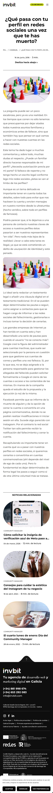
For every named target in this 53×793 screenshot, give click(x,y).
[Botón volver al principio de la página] (26, 659)
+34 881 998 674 (37, 4)
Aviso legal (7, 720)
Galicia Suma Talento (11, 726)
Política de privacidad (22, 720)
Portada (5, 50)
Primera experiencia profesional (29, 723)
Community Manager (14, 50)
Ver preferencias (41, 789)
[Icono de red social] (4, 715)
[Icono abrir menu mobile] (47, 4)
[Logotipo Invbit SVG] (9, 4)
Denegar (23, 789)
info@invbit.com (12, 695)
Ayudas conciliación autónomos (34, 726)
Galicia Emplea (8, 723)
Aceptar (9, 789)
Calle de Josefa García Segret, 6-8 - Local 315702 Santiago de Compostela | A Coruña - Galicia (22, 706)
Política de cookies (40, 720)
